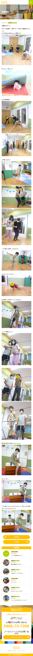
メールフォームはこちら (17, 637)
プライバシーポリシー (21, 650)
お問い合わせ (14, 650)
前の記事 (16, 537)
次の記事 (16, 542)
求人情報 (9, 650)
